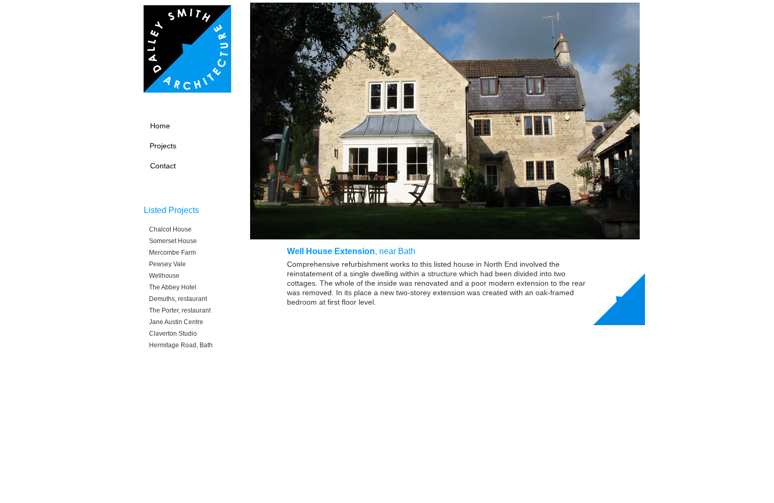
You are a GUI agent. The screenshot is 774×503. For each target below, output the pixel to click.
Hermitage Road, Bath (181, 345)
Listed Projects (171, 210)
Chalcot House (170, 229)
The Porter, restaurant (180, 310)
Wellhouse (164, 275)
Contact (163, 166)
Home (160, 126)
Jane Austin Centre (176, 322)
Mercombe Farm (172, 252)
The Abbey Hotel (172, 287)
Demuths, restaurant (178, 299)
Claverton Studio (173, 333)
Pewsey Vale (167, 264)
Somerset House (173, 241)
